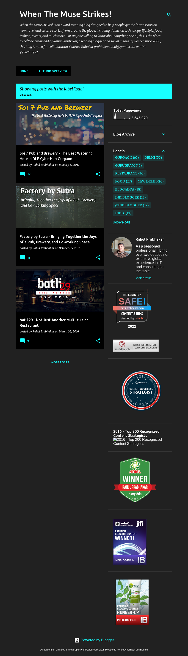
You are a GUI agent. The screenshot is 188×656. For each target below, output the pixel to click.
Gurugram (125, 165)
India (120, 213)
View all (26, 94)
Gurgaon (123, 157)
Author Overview (53, 71)
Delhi (149, 157)
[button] (98, 174)
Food (120, 181)
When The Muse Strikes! (66, 14)
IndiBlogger (127, 197)
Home (24, 71)
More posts (60, 362)
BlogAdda (124, 189)
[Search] (169, 14)
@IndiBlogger (128, 205)
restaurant (126, 173)
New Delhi (147, 181)
